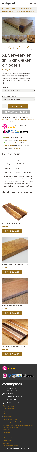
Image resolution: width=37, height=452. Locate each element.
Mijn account (7, 438)
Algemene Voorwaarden (11, 414)
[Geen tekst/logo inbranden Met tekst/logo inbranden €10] (18, 99)
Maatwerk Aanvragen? (16, 112)
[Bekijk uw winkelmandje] (35, 3)
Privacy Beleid (7, 416)
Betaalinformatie (8, 409)
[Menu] (31, 3)
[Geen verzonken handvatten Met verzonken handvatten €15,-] (18, 90)
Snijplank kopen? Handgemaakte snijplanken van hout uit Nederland (18, 426)
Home (4, 47)
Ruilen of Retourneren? (10, 419)
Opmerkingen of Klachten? (12, 422)
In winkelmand (18, 106)
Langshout (17, 49)
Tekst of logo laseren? (10, 96)
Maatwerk (6, 432)
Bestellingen (7, 440)
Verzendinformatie (9, 406)
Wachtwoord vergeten (10, 446)
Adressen (6, 443)
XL (12, 121)
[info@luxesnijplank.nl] (4, 402)
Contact (5, 435)
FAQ (4, 411)
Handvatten (6, 87)
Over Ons (6, 430)
